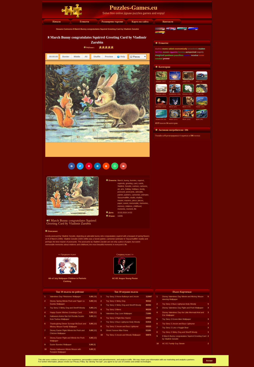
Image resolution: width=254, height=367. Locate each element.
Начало (59, 29)
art (118, 189)
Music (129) (186, 107)
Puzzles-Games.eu (133, 7)
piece (134, 200)
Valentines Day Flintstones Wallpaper (65, 296)
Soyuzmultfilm (123, 197)
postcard (121, 192)
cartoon (135, 186)
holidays (135, 189)
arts (122, 189)
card (135, 183)
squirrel (141, 180)
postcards (130, 192)
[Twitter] (80, 166)
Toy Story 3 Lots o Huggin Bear (175, 328)
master (120, 200)
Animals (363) (161, 82)
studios (139, 197)
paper (119, 203)
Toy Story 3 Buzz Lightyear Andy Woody (123, 322)
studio (132, 197)
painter (120, 195)
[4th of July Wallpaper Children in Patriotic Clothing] (67, 265)
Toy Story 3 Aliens (113, 309)
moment (129, 209)
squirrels (121, 183)
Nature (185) (200, 107)
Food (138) (200, 94)
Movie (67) (173, 107)
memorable (134, 203)
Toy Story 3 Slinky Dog (115, 301)
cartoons (143, 186)
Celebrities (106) (175, 94)
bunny (126, 180)
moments (121, 209)
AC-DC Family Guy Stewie (173, 343)
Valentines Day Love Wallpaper (119, 313)
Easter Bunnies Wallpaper (61, 345)
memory (120, 206)
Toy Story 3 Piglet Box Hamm (118, 318)
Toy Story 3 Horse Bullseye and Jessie (122, 296)
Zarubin (128, 186)
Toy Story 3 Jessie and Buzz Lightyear (122, 326)
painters (127, 195)
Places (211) (173, 119)
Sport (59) (199, 119)
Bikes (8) (199, 82)
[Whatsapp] (114, 166)
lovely (142, 189)
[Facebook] (71, 166)
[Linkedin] (97, 166)
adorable (139, 192)
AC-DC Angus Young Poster (125, 278)
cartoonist (136, 195)
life (135, 209)
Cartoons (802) (161, 94)
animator (144, 195)
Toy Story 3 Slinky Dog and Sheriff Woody (67, 308)
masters (127, 200)
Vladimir (120, 186)
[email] (123, 166)
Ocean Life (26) (161, 119)
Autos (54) (186, 82)
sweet (125, 203)
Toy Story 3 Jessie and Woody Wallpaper (123, 335)
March (120, 180)
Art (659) (172, 82)
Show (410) (186, 119)
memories (144, 203)
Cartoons (68, 29)
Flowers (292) (187, 94)
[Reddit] (106, 166)
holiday (128, 189)
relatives (128, 206)
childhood (137, 206)
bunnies (133, 180)
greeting (129, 183)
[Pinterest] (88, 166)
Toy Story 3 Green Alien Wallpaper (176, 319)
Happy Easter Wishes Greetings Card (66, 312)
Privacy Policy (79, 362)
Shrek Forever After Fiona (117, 330)
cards (140, 183)
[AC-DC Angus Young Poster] (125, 265)
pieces (140, 200)
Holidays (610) (161, 107)
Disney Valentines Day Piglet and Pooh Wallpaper (182, 308)
